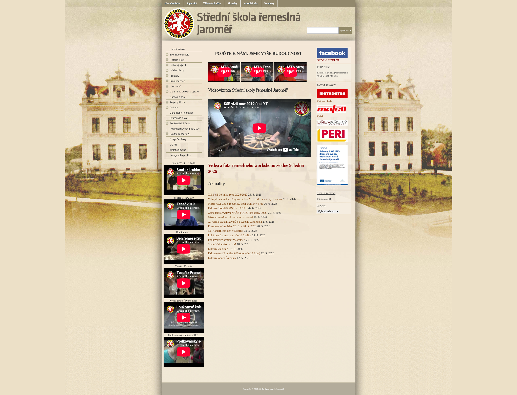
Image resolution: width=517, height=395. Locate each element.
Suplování (191, 3)
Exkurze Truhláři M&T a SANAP (227, 208)
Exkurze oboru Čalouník (222, 258)
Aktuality (232, 3)
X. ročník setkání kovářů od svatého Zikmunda (235, 221)
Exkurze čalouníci (218, 248)
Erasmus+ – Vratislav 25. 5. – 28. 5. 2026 (232, 226)
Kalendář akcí (251, 3)
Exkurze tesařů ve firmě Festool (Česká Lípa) (234, 253)
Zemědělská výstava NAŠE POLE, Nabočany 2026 (237, 212)
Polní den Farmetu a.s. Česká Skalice (229, 235)
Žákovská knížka (212, 3)
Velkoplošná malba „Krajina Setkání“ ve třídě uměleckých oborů (245, 199)
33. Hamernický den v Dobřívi (225, 230)
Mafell (320, 116)
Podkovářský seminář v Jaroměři (226, 239)
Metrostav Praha (324, 101)
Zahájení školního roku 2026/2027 (227, 194)
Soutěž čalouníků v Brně (222, 244)
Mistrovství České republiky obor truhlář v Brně (235, 203)
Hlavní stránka (172, 3)
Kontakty (269, 3)
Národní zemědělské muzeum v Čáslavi (230, 217)
